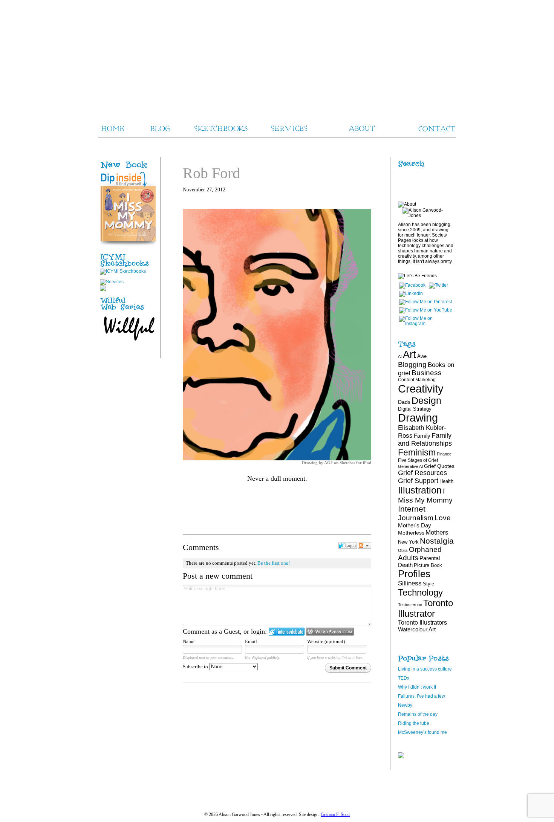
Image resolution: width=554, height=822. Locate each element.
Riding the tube (413, 723)
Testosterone (410, 604)
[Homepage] (277, 56)
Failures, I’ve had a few (421, 696)
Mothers (436, 532)
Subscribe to (196, 666)
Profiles (414, 573)
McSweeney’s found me (422, 732)
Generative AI (410, 466)
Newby (405, 705)
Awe (422, 356)
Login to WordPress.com (330, 632)
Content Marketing (417, 379)
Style (428, 584)
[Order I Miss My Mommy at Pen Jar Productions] (136, 168)
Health (446, 481)
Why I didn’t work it (417, 687)
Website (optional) (326, 641)
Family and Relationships (425, 439)
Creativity (421, 388)
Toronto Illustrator (425, 608)
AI (400, 356)
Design (426, 400)
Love (443, 518)
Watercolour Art (417, 629)
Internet (411, 508)
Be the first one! (273, 563)
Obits (403, 550)
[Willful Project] (128, 310)
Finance (444, 454)
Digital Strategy (415, 409)
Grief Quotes (439, 466)
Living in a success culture (425, 669)
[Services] (112, 281)
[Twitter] (438, 285)
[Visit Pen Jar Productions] (128, 267)
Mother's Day (414, 525)
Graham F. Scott (335, 814)
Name (188, 641)
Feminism (417, 452)
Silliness (410, 583)
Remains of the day (418, 714)
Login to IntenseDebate (287, 632)
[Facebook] (412, 285)
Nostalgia (437, 540)
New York (408, 542)
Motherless (411, 533)
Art (409, 354)
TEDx (403, 678)
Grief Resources (422, 473)
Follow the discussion (364, 545)
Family (422, 435)
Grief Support (418, 480)
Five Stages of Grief (418, 460)
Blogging (412, 364)
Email (251, 641)
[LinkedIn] (411, 293)
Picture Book (428, 565)
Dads (404, 402)
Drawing (418, 418)
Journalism (415, 517)
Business (427, 373)
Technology (420, 592)
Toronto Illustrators (422, 622)
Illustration (420, 490)
